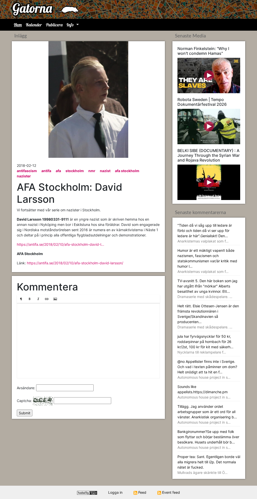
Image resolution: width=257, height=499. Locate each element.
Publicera (54, 25)
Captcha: (24, 400)
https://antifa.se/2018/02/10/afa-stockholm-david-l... (60, 244)
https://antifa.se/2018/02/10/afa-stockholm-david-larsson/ (75, 263)
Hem (18, 25)
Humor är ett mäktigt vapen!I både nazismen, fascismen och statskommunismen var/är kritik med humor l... (207, 261)
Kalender (34, 25)
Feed (141, 492)
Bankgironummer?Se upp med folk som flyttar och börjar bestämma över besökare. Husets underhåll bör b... (208, 439)
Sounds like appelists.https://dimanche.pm (204, 391)
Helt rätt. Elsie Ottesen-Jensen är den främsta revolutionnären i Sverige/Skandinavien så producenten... (208, 316)
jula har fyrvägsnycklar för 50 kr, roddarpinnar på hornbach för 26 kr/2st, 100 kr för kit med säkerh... (205, 344)
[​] (88, 340)
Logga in (115, 492)
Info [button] (71, 25)
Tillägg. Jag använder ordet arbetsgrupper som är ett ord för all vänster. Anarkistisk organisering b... (207, 414)
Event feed (170, 492)
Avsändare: (26, 388)
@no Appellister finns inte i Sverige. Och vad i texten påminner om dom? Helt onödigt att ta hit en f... (207, 369)
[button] (21, 299)
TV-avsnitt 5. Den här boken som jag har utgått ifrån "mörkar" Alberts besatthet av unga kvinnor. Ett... (207, 289)
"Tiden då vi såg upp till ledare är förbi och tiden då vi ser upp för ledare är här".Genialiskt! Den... (204, 233)
